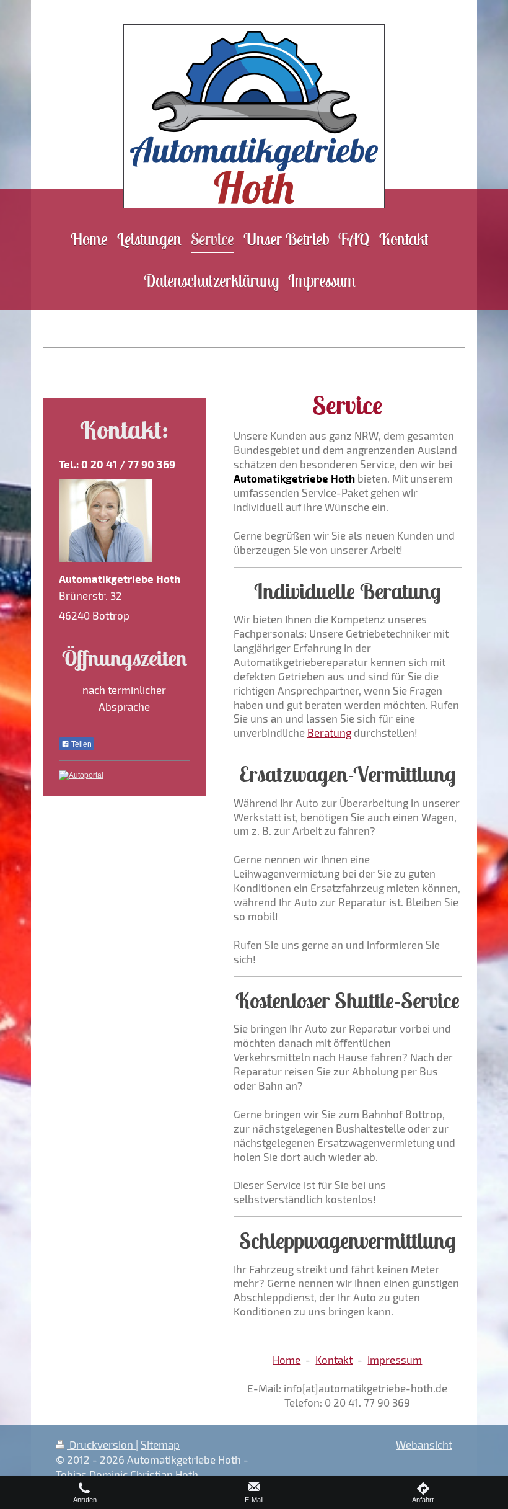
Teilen (80, 744)
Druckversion (101, 1444)
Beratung (329, 732)
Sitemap (160, 1444)
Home (286, 1359)
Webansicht (424, 1444)
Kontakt (334, 1359)
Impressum (394, 1359)
